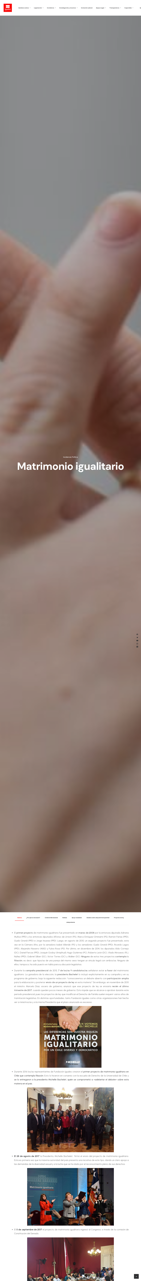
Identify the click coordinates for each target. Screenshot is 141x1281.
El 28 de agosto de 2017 (26, 1156)
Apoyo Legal (100, 8)
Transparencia (114, 8)
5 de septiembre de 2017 (29, 1229)
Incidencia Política (70, 457)
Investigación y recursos (67, 8)
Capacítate (128, 8)
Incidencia (50, 8)
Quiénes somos (23, 8)
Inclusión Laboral (86, 8)
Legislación (38, 8)
